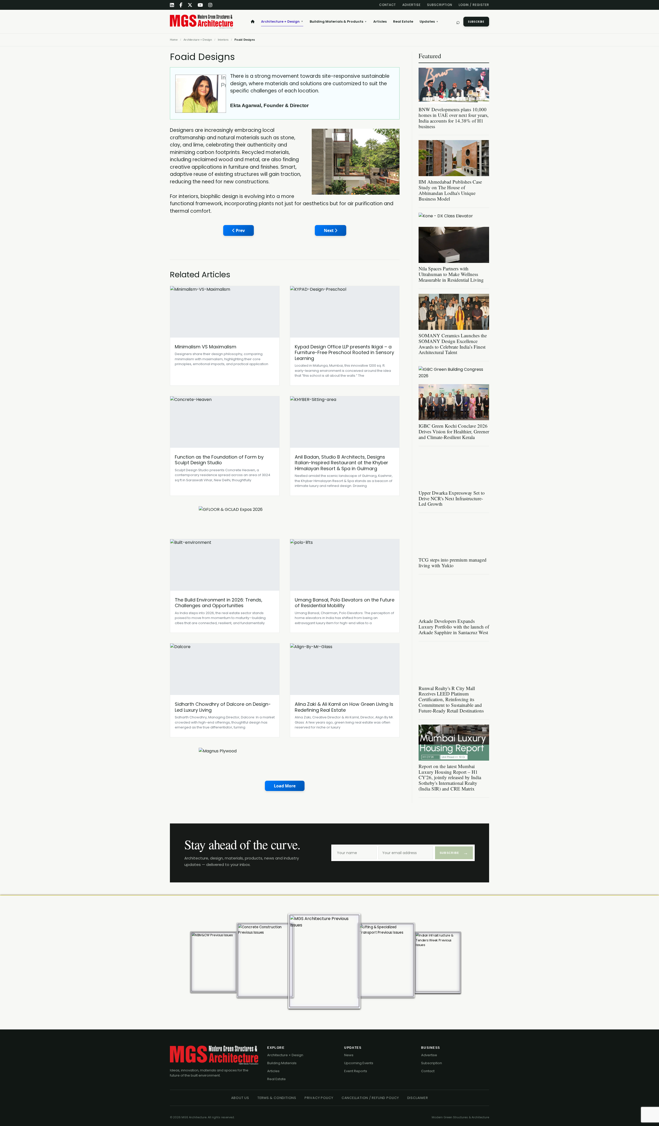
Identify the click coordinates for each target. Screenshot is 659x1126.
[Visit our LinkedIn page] (172, 5)
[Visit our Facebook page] (181, 5)
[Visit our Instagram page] (210, 5)
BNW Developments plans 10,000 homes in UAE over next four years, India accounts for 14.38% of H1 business (454, 118)
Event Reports (355, 1071)
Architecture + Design (282, 21)
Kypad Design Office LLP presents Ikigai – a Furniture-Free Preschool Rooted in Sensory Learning (344, 352)
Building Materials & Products (338, 21)
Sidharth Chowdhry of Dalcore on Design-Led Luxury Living (223, 707)
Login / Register (474, 5)
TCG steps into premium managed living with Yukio (453, 562)
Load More (285, 786)
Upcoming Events (358, 1063)
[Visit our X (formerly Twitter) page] (190, 5)
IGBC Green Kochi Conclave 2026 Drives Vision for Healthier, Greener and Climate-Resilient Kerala (454, 431)
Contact (387, 5)
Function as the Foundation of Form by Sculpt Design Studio (219, 460)
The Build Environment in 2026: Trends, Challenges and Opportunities (218, 603)
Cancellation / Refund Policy (370, 1097)
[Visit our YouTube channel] (200, 5)
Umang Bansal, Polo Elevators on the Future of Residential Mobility (344, 603)
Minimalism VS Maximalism (205, 346)
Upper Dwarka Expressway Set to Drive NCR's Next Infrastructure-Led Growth (452, 498)
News (348, 1055)
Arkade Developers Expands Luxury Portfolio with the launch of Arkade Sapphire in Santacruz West (454, 626)
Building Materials (282, 1063)
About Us (240, 1097)
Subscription (439, 5)
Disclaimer (417, 1097)
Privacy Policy (319, 1097)
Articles (380, 21)
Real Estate (403, 21)
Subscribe (476, 21)
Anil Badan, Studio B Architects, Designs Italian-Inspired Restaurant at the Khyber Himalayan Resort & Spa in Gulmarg (341, 463)
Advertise (411, 5)
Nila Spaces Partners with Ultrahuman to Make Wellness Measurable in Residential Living (451, 274)
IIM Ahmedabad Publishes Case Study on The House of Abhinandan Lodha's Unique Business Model (450, 190)
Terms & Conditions (276, 1097)
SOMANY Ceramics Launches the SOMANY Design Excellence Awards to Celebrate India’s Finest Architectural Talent (453, 344)
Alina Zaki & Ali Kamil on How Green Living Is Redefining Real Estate (344, 707)
